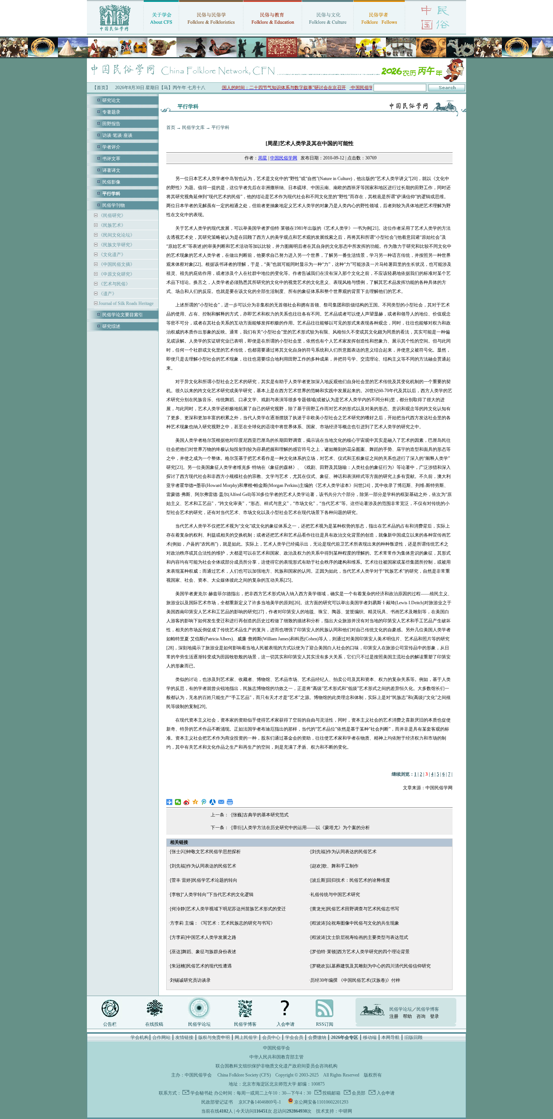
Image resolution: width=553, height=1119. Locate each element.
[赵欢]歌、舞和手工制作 (334, 866)
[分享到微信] (178, 802)
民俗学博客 (245, 1024)
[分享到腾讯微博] (204, 802)
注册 (393, 1016)
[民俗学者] (379, 32)
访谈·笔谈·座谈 (117, 135)
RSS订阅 (324, 1024)
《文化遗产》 (111, 254)
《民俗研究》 (111, 215)
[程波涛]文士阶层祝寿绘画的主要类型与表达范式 (359, 937)
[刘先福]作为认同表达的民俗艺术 (343, 851)
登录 (434, 1016)
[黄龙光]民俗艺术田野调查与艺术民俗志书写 (354, 908)
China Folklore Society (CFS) (244, 1075)
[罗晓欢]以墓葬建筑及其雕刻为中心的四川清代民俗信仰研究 (370, 966)
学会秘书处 (201, 1093)
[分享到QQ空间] (195, 802)
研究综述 (111, 326)
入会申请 (285, 1024)
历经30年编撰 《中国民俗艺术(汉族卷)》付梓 (355, 980)
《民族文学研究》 (116, 244)
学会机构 (140, 1037)
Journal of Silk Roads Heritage (125, 303)
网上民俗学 (246, 1037)
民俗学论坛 (199, 1024)
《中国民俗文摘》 (116, 264)
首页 (170, 127)
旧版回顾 (413, 1037)
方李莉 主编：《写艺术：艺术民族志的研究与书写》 (222, 923)
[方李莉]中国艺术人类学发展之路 (203, 937)
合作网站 (161, 1037)
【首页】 (101, 87)
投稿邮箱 (330, 1093)
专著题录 (111, 112)
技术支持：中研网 (334, 1111)
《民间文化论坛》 (116, 235)
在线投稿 (154, 1024)
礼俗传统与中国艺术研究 (335, 894)
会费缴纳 (317, 1037)
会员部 (358, 1093)
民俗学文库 (193, 127)
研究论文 (111, 100)
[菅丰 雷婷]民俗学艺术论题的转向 (203, 880)
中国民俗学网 (283, 158)
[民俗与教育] (272, 32)
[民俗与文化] (327, 32)
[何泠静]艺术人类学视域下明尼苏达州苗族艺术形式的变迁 (228, 908)
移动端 (370, 1037)
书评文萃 (111, 158)
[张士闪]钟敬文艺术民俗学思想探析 (205, 851)
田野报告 (111, 123)
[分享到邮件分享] (221, 802)
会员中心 (271, 1037)
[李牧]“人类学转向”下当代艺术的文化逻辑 (212, 894)
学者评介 (111, 147)
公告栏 (110, 1024)
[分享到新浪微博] (187, 802)
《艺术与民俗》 (113, 284)
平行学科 (220, 127)
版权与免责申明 (214, 1037)
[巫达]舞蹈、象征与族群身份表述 (203, 951)
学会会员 (294, 1037)
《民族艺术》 (111, 225)
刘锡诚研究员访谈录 (190, 980)
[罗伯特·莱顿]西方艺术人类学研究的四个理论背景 (360, 951)
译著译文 (111, 170)
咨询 (420, 1016)
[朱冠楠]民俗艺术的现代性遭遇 (201, 966)
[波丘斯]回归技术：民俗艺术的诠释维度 (350, 880)
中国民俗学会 (198, 1075)
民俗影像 (111, 182)
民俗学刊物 (113, 205)
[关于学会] (161, 32)
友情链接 (184, 1037)
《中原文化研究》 (116, 274)
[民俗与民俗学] (211, 32)
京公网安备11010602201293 (321, 1102)
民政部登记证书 (217, 1102)
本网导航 (390, 1037)
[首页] (115, 32)
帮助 (407, 1016)
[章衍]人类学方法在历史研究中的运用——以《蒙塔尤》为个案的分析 (300, 827)
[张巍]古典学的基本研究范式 (260, 814)
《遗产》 (107, 293)
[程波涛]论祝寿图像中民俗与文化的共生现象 (354, 923)
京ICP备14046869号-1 (260, 1102)
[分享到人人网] (213, 802)
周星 (262, 158)
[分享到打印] (230, 802)
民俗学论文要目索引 (122, 314)
